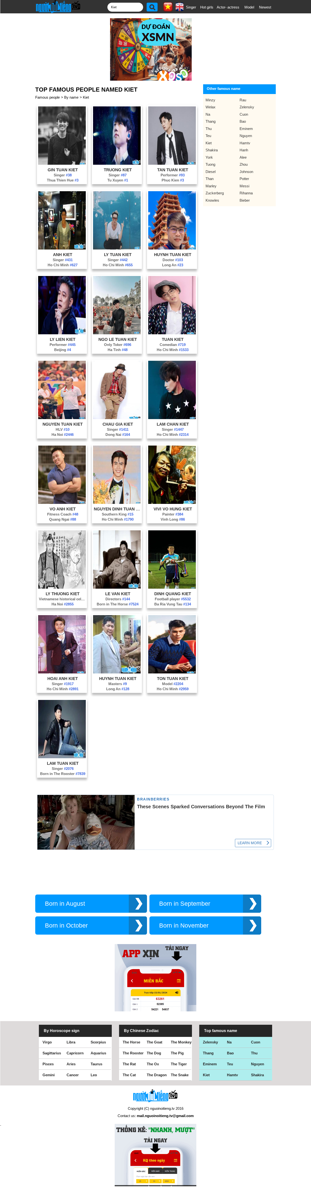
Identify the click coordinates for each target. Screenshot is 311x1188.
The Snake (180, 1075)
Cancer (73, 1075)
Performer (173, 175)
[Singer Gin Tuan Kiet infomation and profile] (62, 163)
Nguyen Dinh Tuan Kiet (117, 509)
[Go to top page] (306, 1183)
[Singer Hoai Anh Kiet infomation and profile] (62, 672)
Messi (244, 186)
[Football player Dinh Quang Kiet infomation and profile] (172, 587)
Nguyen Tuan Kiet (63, 424)
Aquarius (98, 1053)
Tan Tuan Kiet (172, 170)
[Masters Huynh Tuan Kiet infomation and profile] (117, 672)
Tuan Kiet (172, 339)
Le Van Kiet (117, 594)
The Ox (153, 1064)
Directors (117, 599)
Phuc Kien (173, 180)
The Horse (131, 1042)
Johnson (246, 172)
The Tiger (179, 1064)
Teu (208, 136)
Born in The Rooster (62, 774)
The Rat (129, 1064)
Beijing (62, 350)
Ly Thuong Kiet (62, 594)
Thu (209, 129)
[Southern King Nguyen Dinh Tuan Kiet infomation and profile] (117, 502)
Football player (173, 599)
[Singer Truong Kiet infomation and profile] (117, 163)
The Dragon (157, 1075)
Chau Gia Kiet (118, 424)
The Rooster (133, 1053)
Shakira (212, 150)
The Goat (154, 1042)
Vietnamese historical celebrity (62, 599)
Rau (243, 100)
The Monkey (181, 1042)
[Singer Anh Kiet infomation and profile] (62, 248)
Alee (243, 157)
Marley (211, 186)
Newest (265, 7)
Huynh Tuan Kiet (172, 254)
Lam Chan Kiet (173, 424)
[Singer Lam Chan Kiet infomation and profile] (172, 418)
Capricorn (75, 1053)
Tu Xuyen (117, 180)
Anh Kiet (62, 254)
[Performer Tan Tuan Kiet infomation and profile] (172, 163)
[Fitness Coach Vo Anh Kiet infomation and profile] (62, 502)
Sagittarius (52, 1053)
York (209, 157)
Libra (71, 1042)
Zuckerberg (215, 193)
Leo (94, 1075)
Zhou (244, 164)
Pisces (48, 1064)
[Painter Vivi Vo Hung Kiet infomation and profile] (172, 502)
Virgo (47, 1042)
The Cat (129, 1075)
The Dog (154, 1053)
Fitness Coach (62, 514)
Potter (244, 179)
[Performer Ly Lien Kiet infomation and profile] (62, 333)
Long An (172, 265)
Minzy (210, 100)
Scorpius (98, 1042)
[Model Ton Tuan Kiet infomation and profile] (172, 672)
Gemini (49, 1075)
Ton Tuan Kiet (172, 678)
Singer (191, 7)
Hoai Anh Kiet (62, 678)
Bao (243, 121)
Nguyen (246, 136)
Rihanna (246, 193)
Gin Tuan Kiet (63, 170)
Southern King (117, 514)
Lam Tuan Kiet (62, 763)
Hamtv (245, 143)
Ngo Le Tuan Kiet (117, 339)
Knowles (212, 200)
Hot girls (206, 7)
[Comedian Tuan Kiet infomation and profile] (172, 333)
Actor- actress (228, 7)
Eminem (246, 129)
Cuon (244, 114)
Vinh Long (173, 519)
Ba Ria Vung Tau (172, 604)
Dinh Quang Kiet (172, 594)
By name (71, 97)
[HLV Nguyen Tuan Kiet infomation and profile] (62, 418)
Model (249, 7)
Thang (211, 121)
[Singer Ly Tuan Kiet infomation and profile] (117, 248)
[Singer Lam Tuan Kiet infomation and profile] (62, 757)
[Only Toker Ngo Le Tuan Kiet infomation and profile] (117, 333)
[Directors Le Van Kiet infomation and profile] (117, 587)
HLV (62, 429)
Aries (71, 1064)
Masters (117, 684)
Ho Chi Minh (63, 265)
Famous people (47, 97)
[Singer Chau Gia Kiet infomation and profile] (117, 418)
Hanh (244, 150)
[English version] (179, 9)
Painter (172, 514)
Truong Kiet (118, 170)
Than (210, 179)
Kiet (86, 97)
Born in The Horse (117, 604)
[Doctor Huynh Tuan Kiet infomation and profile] (172, 248)
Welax (211, 107)
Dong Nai (117, 434)
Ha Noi (63, 434)
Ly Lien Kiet (62, 339)
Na (208, 114)
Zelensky (247, 107)
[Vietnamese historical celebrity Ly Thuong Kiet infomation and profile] (62, 587)
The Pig (177, 1053)
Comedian (173, 345)
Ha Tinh (118, 350)
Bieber (245, 200)
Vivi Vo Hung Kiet (173, 509)
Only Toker (117, 345)
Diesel (211, 172)
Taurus (96, 1064)
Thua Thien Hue (62, 180)
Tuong (210, 164)
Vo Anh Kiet (63, 509)
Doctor (173, 260)
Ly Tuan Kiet (117, 254)
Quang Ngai (62, 519)
